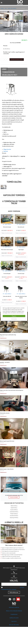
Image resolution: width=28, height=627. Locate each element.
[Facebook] (10, 599)
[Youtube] (18, 599)
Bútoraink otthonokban (14, 624)
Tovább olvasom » (3, 338)
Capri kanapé (21, 249)
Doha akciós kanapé (7, 227)
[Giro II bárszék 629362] (14, 21)
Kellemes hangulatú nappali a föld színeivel (7, 441)
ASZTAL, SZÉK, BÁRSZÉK (12, 8)
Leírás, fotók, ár (7, 224)
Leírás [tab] (4, 69)
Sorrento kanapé (21, 273)
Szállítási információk (14, 617)
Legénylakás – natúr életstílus (5, 362)
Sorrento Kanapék (7, 273)
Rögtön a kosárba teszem (16, 59)
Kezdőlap (2, 8)
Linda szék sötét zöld (7, 296)
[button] (1, 2)
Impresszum (14, 621)
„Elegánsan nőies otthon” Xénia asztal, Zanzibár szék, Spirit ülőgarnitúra (11, 390)
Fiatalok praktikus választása (4, 413)
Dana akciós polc (21, 227)
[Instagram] (14, 599)
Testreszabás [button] (14, 318)
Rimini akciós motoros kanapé (7, 249)
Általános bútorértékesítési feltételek (14, 610)
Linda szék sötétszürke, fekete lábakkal (21, 297)
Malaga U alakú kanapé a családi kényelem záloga (8, 334)
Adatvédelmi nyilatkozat (14, 607)
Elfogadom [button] (14, 316)
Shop (6, 8)
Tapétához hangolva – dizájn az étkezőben (7, 469)
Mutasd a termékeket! (14, 497)
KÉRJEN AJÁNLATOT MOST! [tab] (9, 75)
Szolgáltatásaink (14, 614)
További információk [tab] (8, 72)
